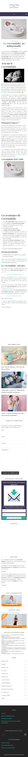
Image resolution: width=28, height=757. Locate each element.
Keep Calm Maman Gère (7, 745)
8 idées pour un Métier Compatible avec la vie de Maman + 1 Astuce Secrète (12, 641)
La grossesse (14, 41)
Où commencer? (5, 692)
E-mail (3, 436)
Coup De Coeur (4, 667)
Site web (3, 443)
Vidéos (3, 698)
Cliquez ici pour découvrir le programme (10, 612)
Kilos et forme (4, 673)
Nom (2, 430)
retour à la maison (21, 127)
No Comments (14, 48)
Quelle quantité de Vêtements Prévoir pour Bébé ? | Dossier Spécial (13, 643)
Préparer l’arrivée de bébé (8, 747)
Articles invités (4, 661)
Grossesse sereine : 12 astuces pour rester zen (12, 653)
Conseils (3, 664)
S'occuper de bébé (5, 695)
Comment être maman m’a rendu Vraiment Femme (13, 647)
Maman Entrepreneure (6, 686)
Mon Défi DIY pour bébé (7, 689)
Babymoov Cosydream (8, 288)
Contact (3, 713)
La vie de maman (5, 679)
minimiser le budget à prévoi (19, 277)
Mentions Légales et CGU (7, 716)
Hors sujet (3, 670)
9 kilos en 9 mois (5, 742)
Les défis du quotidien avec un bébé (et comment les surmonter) (13, 649)
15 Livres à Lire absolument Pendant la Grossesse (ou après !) (13, 646)
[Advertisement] (14, 195)
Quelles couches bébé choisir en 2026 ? (10, 637)
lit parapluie (18, 154)
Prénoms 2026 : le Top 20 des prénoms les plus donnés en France (12, 635)
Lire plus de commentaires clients (14, 274)
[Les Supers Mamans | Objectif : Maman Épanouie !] (14, 6)
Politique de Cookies (6, 718)
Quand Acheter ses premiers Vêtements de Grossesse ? (11, 651)
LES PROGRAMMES (5, 683)
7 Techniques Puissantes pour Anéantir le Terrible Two (13, 639)
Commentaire (4, 449)
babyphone (5, 92)
